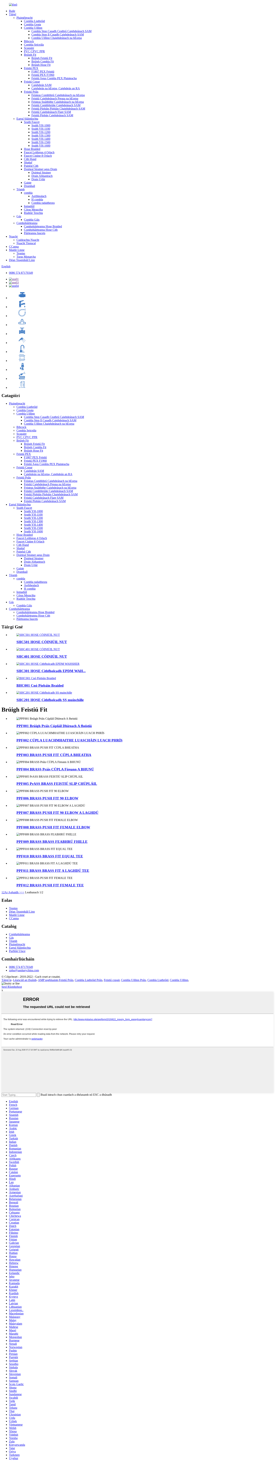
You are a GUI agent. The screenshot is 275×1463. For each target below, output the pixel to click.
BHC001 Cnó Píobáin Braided (40, 685)
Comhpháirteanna (26, 223)
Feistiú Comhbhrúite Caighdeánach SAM (55, 105)
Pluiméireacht (24, 17)
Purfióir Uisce (17, 951)
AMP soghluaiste (48, 980)
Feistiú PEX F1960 (42, 74)
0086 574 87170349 (21, 272)
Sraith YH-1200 (40, 132)
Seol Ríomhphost (11, 986)
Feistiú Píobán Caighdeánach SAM (52, 115)
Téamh (20, 189)
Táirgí (12, 14)
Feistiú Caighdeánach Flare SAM (51, 112)
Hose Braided (32, 149)
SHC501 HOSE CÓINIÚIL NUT (41, 642)
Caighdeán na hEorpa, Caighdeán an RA (55, 88)
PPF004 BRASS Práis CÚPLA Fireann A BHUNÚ (55, 769)
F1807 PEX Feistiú (42, 71)
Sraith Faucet (31, 122)
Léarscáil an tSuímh (24, 980)
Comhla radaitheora (43, 202)
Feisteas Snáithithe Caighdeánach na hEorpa (57, 101)
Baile (12, 11)
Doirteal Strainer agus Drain (40, 169)
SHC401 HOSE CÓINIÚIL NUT (41, 656)
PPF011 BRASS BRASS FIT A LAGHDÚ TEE (52, 871)
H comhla (37, 199)
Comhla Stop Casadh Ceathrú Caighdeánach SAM (61, 31)
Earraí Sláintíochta (27, 118)
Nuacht (13, 236)
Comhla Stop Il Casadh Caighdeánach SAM (57, 34)
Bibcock (29, 41)
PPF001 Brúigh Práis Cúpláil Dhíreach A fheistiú (54, 726)
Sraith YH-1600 (40, 145)
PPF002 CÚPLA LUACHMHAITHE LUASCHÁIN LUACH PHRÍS (69, 740)
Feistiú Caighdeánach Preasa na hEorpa (54, 98)
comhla (28, 192)
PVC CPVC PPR (34, 51)
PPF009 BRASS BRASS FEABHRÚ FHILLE (52, 842)
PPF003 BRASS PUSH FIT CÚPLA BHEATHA (53, 755)
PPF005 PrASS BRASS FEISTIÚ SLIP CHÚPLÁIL (56, 784)
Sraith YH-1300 (40, 135)
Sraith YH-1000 (40, 125)
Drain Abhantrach (42, 175)
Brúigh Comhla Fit (42, 61)
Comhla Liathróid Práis (88, 980)
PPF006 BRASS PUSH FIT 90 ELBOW (47, 798)
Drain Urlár (38, 179)
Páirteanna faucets (34, 233)
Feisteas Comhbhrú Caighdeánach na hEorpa (58, 95)
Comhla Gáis (31, 219)
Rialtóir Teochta (33, 213)
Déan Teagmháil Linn (22, 260)
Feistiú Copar (32, 81)
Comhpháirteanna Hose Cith (41, 229)
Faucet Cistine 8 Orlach (38, 155)
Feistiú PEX (31, 68)
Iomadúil (29, 206)
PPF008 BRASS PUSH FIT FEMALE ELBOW (53, 827)
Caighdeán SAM (41, 85)
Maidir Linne (17, 250)
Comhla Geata (32, 24)
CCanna (14, 246)
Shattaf (28, 162)
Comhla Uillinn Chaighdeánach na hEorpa (56, 37)
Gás (18, 216)
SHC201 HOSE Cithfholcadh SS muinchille (50, 700)
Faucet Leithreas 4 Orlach (39, 152)
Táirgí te (6, 980)
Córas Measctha (33, 209)
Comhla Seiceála (34, 44)
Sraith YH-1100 (40, 128)
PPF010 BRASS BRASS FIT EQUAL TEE (49, 856)
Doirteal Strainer (41, 172)
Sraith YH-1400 (40, 138)
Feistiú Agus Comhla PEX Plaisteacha (54, 78)
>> (22, 892)
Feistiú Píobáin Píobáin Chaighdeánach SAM (58, 108)
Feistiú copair (112, 980)
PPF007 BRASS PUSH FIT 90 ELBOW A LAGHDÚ (57, 813)
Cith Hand (30, 159)
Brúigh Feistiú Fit (41, 58)
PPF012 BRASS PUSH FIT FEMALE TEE (50, 885)
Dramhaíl (29, 186)
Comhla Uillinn (33, 27)
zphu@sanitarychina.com (24, 970)
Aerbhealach (38, 196)
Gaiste (27, 182)
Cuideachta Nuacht (27, 239)
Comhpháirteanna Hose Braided (43, 226)
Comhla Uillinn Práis (133, 980)
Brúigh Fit (30, 54)
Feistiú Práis (31, 91)
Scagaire (29, 48)
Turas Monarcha (26, 256)
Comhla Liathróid (34, 21)
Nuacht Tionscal (26, 243)
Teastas (20, 253)
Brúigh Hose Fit (41, 64)
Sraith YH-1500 (40, 142)
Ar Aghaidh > (12, 892)
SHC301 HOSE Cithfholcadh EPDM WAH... (51, 671)
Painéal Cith (31, 165)
